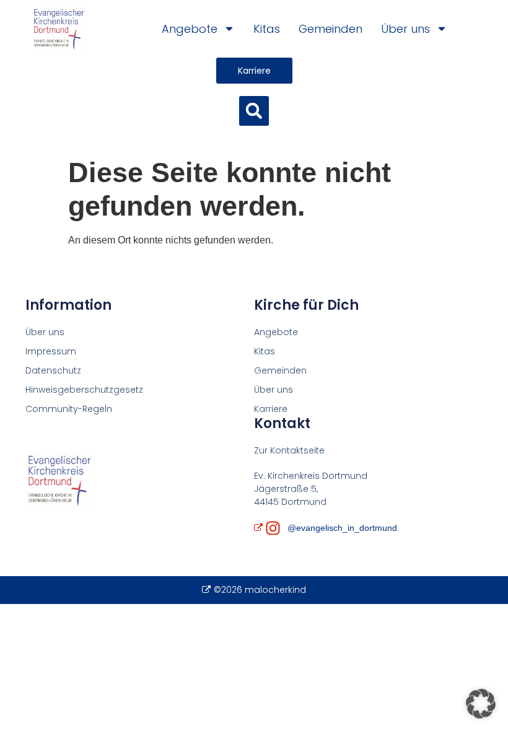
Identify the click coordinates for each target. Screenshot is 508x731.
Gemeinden (330, 29)
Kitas (266, 29)
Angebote (189, 29)
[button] (254, 111)
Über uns (405, 29)
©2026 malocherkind (259, 590)
